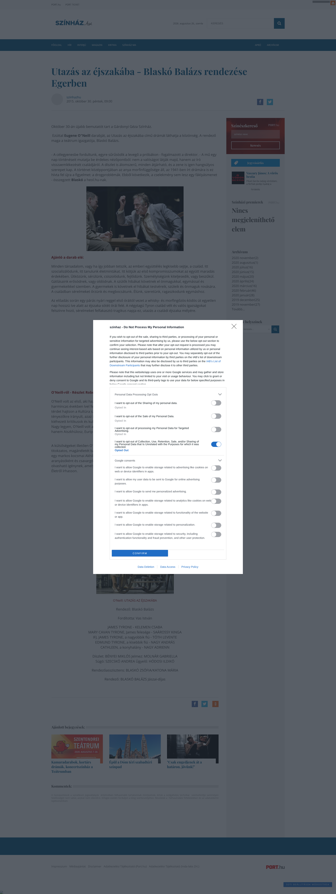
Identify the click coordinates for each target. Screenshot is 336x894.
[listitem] (168, 394)
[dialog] (168, 447)
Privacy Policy (189, 566)
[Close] (235, 327)
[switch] (216, 403)
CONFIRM (140, 553)
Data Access (167, 566)
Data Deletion (146, 566)
